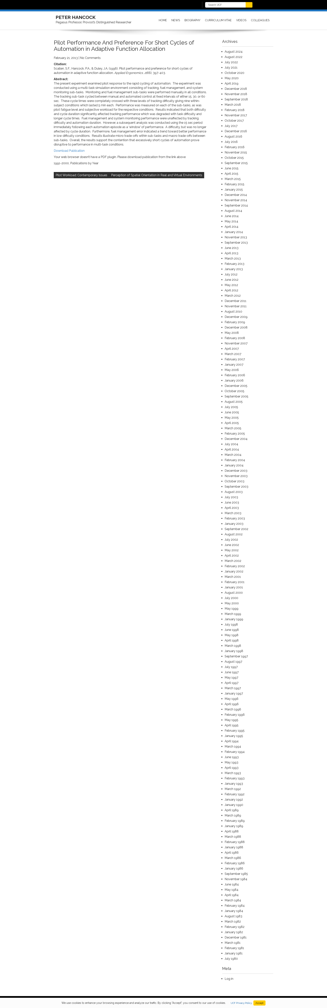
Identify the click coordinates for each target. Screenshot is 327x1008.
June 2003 (232, 502)
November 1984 (236, 879)
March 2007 (233, 354)
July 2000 (231, 598)
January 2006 (234, 380)
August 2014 (233, 211)
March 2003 (233, 513)
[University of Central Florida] (103, 5)
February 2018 (234, 110)
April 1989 (232, 810)
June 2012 (231, 280)
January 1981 (234, 953)
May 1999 (231, 608)
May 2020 (232, 78)
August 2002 (234, 534)
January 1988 (234, 847)
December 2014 (236, 195)
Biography (192, 20)
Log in (229, 979)
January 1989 (234, 826)
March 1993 (233, 773)
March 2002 (233, 561)
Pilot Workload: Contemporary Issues (81, 175)
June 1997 (232, 672)
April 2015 (231, 173)
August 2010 (233, 311)
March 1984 (233, 900)
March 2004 (233, 455)
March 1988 (233, 836)
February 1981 (234, 948)
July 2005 (231, 407)
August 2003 (234, 492)
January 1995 (234, 736)
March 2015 (233, 179)
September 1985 (236, 874)
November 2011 (236, 306)
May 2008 (232, 333)
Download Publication (69, 150)
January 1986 (234, 868)
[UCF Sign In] (187, 5)
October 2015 (234, 158)
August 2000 (234, 592)
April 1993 (231, 767)
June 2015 (231, 168)
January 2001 (234, 587)
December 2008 (236, 327)
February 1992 (234, 794)
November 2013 (236, 237)
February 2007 (235, 359)
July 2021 (231, 67)
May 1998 (231, 635)
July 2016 (231, 142)
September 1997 (236, 656)
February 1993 (234, 778)
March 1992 (233, 789)
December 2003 (236, 470)
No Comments (90, 58)
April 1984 (232, 895)
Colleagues (260, 20)
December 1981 (236, 937)
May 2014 (231, 221)
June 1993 (232, 757)
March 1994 (233, 746)
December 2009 (236, 317)
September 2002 (236, 529)
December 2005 (236, 386)
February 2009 (235, 322)
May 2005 (232, 417)
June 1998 (232, 630)
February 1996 (235, 714)
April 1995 (231, 725)
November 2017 (236, 115)
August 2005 (234, 402)
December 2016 (236, 131)
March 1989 (233, 815)
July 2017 (231, 126)
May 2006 (232, 370)
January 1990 (234, 805)
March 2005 (233, 428)
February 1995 (234, 730)
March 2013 (233, 258)
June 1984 (232, 884)
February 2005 (235, 433)
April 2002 (232, 555)
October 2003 (234, 481)
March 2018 (233, 104)
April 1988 (232, 831)
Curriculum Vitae (218, 20)
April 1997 (231, 683)
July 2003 (231, 497)
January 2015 (234, 189)
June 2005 (232, 412)
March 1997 (233, 688)
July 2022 (231, 62)
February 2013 (234, 264)
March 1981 (233, 943)
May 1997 (231, 677)
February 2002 (235, 566)
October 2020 (234, 73)
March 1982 (233, 921)
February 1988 (235, 842)
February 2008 (235, 338)
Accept (259, 1003)
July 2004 (231, 444)
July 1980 (231, 958)
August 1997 (233, 661)
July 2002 (231, 539)
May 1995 (231, 720)
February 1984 (235, 905)
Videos (241, 20)
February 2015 (234, 184)
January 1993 (234, 783)
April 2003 (232, 508)
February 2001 (234, 582)
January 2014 (234, 232)
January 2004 (234, 465)
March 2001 (233, 577)
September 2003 (236, 486)
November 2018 (236, 94)
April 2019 (231, 83)
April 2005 (232, 423)
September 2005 (236, 396)
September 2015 (236, 163)
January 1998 (234, 651)
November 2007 (236, 343)
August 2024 (234, 51)
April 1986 (232, 852)
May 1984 (231, 889)
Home (163, 20)
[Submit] (249, 5)
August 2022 (233, 57)
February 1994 (235, 752)
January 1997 (234, 693)
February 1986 (235, 863)
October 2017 (234, 120)
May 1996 (231, 699)
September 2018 (236, 99)
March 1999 (233, 614)
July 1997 (231, 667)
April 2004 (232, 449)
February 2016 (234, 147)
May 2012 (231, 285)
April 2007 (232, 348)
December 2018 (236, 89)
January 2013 (234, 269)
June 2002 (232, 545)
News (175, 20)
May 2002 (232, 550)
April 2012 (231, 290)
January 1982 (234, 932)
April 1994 (232, 741)
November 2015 (236, 152)
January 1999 (234, 619)
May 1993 (231, 762)
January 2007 (234, 364)
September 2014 (236, 205)
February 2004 (235, 460)
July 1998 (231, 624)
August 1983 (233, 916)
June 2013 (231, 248)
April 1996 (232, 704)
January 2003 (234, 524)
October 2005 (234, 391)
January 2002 (234, 571)
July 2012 (231, 274)
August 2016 (233, 136)
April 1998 (232, 640)
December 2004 (236, 439)
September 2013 (236, 242)
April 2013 (231, 253)
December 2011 (235, 301)
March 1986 (233, 858)
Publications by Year (84, 163)
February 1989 (235, 821)
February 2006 (235, 375)
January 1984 (234, 911)
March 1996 (233, 709)
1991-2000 (61, 163)
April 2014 (231, 226)
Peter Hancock (76, 17)
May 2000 (232, 603)
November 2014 (236, 200)
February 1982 (234, 927)
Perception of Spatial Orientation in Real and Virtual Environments (156, 175)
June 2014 (232, 216)
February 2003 (235, 518)
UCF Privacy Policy (241, 1003)
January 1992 (234, 799)
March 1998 (233, 645)
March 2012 (233, 295)
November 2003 (236, 476)
